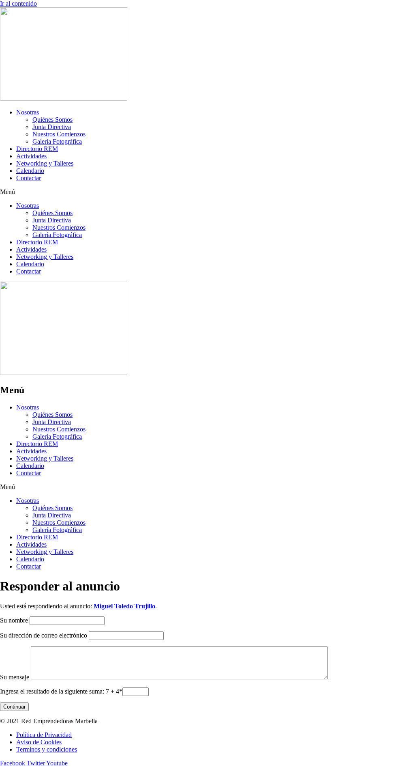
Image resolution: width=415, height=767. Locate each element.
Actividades (31, 156)
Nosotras (27, 112)
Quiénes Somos (52, 119)
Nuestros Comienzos (59, 134)
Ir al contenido (18, 3)
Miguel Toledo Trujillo (124, 606)
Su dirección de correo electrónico (43, 635)
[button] (207, 192)
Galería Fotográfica (57, 141)
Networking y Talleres (44, 163)
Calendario (30, 170)
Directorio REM (37, 148)
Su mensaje (14, 677)
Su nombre (14, 620)
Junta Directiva (51, 126)
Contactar (28, 178)
